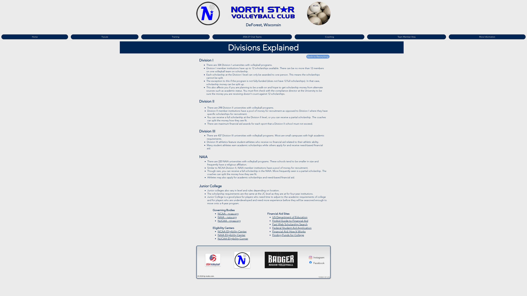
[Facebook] (310, 262)
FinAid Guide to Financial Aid (290, 220)
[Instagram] (310, 257)
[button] (175, 36)
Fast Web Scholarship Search (290, 224)
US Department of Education (289, 217)
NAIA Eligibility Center (231, 235)
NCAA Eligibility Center (232, 231)
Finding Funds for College (288, 235)
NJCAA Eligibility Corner (233, 238)
